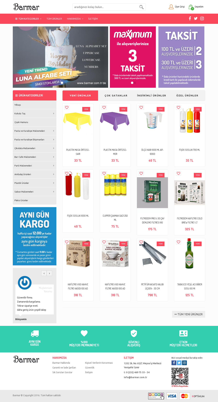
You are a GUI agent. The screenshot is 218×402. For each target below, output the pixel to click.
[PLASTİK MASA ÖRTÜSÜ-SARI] (78, 119)
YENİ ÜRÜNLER (80, 95)
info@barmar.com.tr (135, 377)
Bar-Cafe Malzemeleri (25, 157)
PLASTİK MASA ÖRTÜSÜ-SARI (78, 151)
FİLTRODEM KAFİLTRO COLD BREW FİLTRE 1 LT (189, 220)
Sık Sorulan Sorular (62, 372)
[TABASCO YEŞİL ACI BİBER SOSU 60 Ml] (189, 253)
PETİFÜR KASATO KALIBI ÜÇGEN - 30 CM (152, 286)
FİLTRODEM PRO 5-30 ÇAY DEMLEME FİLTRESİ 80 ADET (152, 221)
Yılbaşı (17, 105)
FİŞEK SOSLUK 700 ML (189, 149)
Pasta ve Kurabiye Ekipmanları (29, 139)
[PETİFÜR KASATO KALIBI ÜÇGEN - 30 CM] (152, 253)
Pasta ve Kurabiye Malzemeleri (29, 131)
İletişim (89, 372)
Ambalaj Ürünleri (22, 174)
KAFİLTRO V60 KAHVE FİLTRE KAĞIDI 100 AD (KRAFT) (78, 287)
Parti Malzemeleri (23, 165)
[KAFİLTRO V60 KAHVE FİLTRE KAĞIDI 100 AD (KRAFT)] (78, 253)
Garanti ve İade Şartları (64, 367)
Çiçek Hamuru (21, 122)
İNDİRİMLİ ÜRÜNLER (151, 95)
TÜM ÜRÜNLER (54, 18)
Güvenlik (89, 367)
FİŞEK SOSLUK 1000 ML (78, 215)
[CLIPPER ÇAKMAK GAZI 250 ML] (115, 184)
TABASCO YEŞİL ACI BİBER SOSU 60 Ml (189, 286)
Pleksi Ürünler (21, 200)
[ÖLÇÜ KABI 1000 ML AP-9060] (152, 119)
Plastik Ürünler (21, 183)
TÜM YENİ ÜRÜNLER (190, 314)
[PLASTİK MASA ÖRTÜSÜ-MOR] (115, 119)
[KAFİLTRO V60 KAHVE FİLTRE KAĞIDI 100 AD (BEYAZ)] (115, 253)
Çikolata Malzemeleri (24, 148)
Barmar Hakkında (61, 362)
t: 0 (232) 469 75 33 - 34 (137, 372)
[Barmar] (26, 6)
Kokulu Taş (19, 113)
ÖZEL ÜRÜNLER (187, 95)
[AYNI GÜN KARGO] (34, 335)
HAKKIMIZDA (74, 18)
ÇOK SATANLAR (116, 95)
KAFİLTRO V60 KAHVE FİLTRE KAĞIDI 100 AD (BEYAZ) (115, 287)
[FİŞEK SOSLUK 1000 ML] (78, 184)
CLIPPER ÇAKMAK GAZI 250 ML (115, 217)
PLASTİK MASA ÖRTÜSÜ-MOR (115, 151)
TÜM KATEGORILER (28, 18)
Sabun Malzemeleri (23, 191)
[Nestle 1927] (60, 57)
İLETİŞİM (93, 18)
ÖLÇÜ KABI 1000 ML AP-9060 (152, 151)
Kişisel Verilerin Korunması (99, 362)
